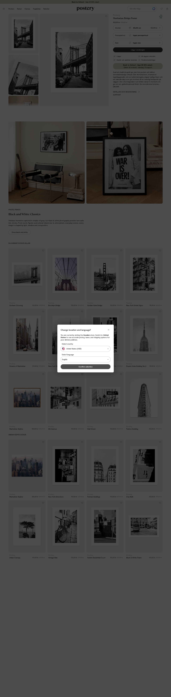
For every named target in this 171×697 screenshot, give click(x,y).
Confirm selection (85, 367)
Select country (67, 344)
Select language (68, 355)
